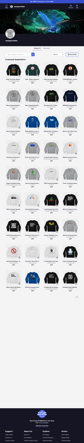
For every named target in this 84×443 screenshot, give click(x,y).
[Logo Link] (11, 6)
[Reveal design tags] (19, 75)
